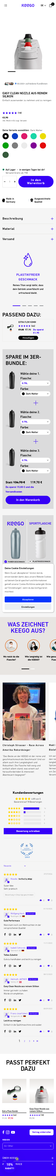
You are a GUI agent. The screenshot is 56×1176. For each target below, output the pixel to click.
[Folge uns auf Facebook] (3, 1132)
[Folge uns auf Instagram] (7, 1132)
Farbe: (24, 389)
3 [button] (29, 1041)
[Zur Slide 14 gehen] (42, 73)
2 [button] (24, 1041)
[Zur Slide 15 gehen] (47, 73)
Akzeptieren (28, 599)
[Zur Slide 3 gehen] (24, 71)
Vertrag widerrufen (41, 1132)
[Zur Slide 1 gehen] (12, 71)
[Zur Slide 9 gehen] (14, 73)
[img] (10, 874)
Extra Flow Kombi (10, 1111)
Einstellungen (28, 607)
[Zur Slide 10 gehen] (20, 73)
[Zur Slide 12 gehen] (31, 73)
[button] (14, 808)
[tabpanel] (28, 275)
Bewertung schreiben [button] (28, 831)
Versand (8, 239)
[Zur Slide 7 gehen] (46, 71)
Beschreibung (12, 218)
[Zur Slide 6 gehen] (41, 71)
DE (42, 5)
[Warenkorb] (50, 5)
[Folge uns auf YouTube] (13, 1132)
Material (8, 229)
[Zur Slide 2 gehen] (19, 71)
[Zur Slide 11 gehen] (25, 73)
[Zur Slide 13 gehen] (36, 73)
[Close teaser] (17, 1158)
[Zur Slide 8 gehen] (9, 73)
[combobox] (43, 5)
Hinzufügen (28, 337)
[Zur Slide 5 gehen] (35, 71)
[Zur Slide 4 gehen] (30, 71)
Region (6, 1140)
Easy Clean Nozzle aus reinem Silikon (39, 1110)
